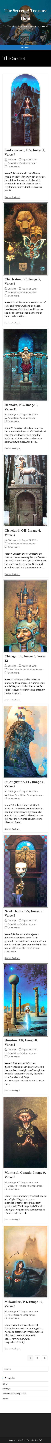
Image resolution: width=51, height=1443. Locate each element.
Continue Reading (12, 197)
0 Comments (13, 166)
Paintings (6, 1388)
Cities (10, 669)
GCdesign (12, 159)
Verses (5, 1398)
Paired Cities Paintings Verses (21, 163)
